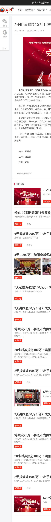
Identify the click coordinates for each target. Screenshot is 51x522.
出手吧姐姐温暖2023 (24, 173)
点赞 (5, 44)
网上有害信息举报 (40, 2)
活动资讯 (18, 278)
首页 (20, 10)
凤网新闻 (29, 10)
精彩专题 (41, 10)
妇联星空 (18, 319)
